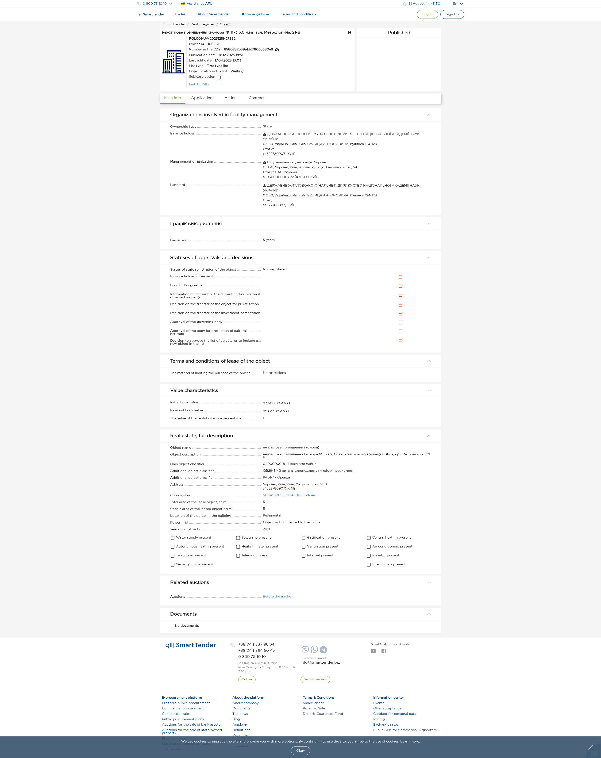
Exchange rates (385, 724)
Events (378, 703)
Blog (236, 719)
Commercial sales (176, 713)
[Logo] (151, 14)
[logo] (190, 646)
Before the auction (278, 596)
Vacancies (240, 735)
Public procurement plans (183, 719)
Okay (300, 750)
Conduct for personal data (394, 713)
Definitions (241, 730)
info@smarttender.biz (320, 662)
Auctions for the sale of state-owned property (192, 732)
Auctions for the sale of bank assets (191, 724)
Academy (240, 724)
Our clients (241, 708)
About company (245, 703)
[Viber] (304, 651)
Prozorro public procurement (186, 703)
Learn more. (410, 741)
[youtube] (373, 652)
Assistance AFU (199, 3)
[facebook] (383, 652)
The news (240, 713)
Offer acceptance (387, 708)
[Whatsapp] (314, 652)
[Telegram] (323, 651)
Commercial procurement (183, 708)
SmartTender (313, 703)
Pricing (379, 719)
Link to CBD (199, 84)
